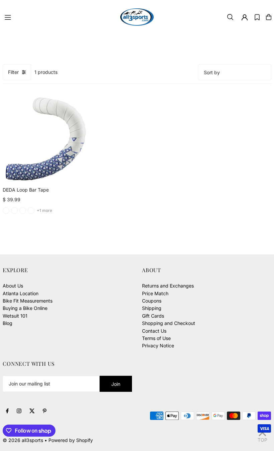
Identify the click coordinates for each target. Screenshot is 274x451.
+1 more (44, 210)
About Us (13, 286)
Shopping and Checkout (168, 323)
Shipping (151, 308)
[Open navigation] (59, 17)
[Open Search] (230, 17)
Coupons (151, 301)
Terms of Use (156, 338)
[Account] (245, 17)
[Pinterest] (44, 411)
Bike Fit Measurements (27, 301)
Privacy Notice (158, 345)
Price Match (155, 293)
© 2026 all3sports (23, 440)
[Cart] (268, 17)
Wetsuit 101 (15, 316)
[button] (257, 17)
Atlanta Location (20, 293)
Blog (7, 323)
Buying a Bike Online (25, 308)
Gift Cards (153, 316)
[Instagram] (19, 411)
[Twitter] (32, 411)
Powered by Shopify (70, 440)
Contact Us (154, 331)
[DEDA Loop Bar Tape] (46, 139)
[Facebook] (7, 411)
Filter (13, 72)
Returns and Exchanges (168, 286)
